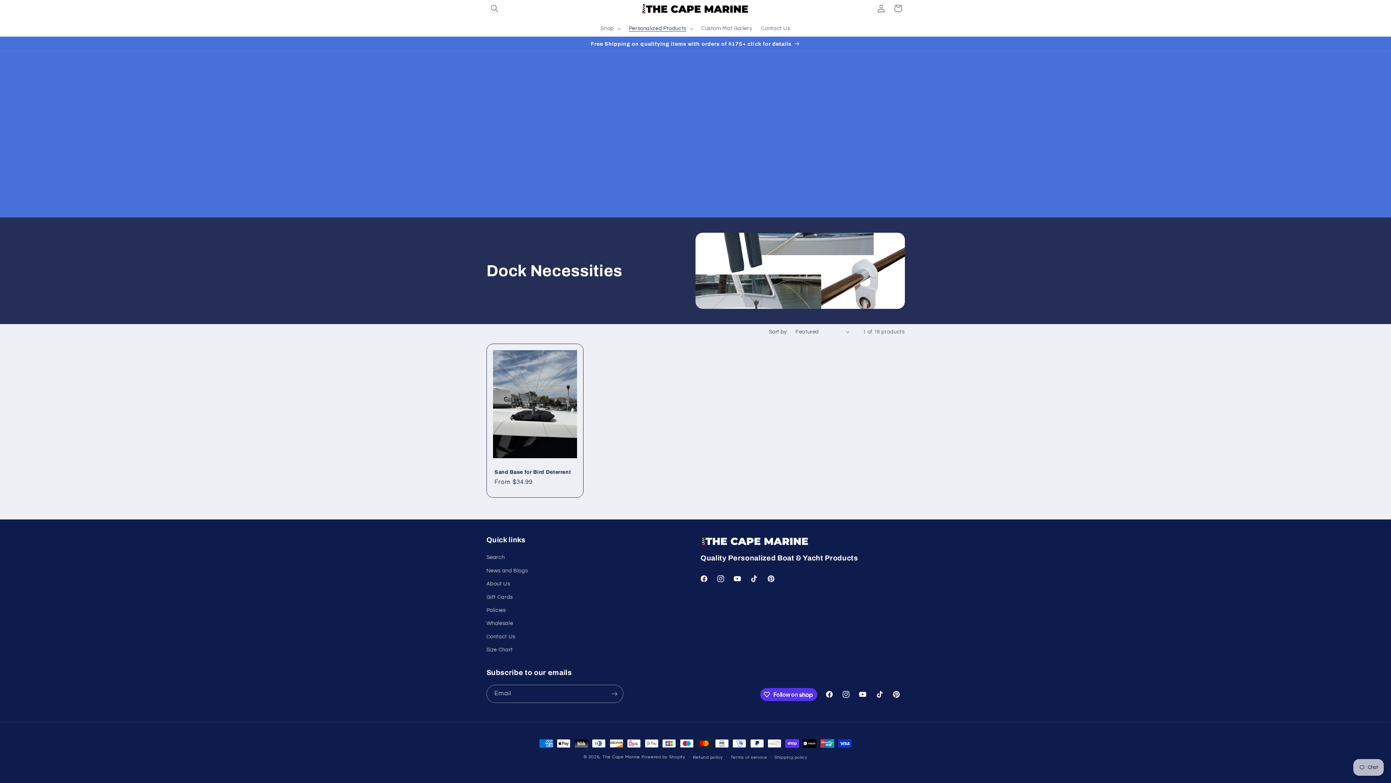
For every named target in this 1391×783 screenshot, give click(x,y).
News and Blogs (507, 570)
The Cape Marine (621, 757)
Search (495, 557)
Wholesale (499, 623)
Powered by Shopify (663, 757)
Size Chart (499, 649)
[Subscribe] (614, 694)
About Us (498, 584)
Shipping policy (790, 757)
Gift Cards (499, 597)
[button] (494, 8)
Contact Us (500, 636)
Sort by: (778, 332)
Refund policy (708, 757)
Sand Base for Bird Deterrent (532, 472)
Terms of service (749, 757)
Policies (496, 610)
